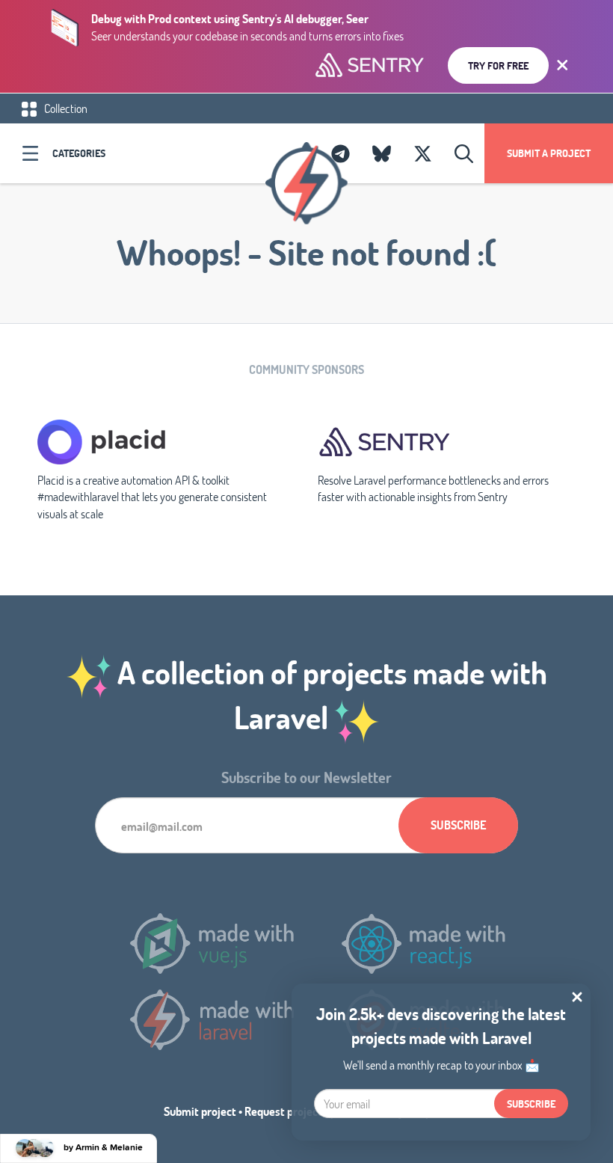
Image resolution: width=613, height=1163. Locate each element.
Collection (64, 108)
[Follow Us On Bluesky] (381, 153)
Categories (78, 153)
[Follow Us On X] (422, 153)
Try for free (498, 65)
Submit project (200, 1111)
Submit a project (549, 153)
